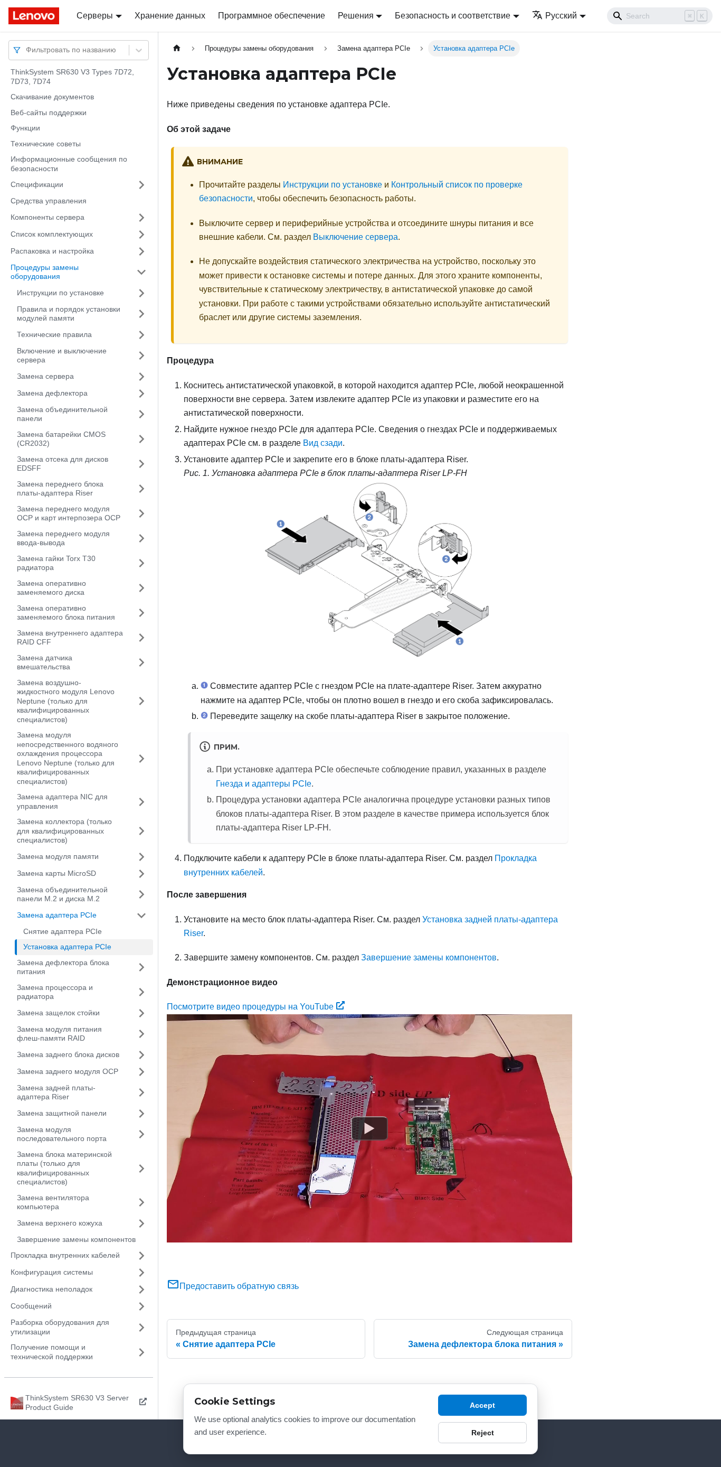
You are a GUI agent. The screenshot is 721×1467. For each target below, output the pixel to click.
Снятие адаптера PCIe (62, 931)
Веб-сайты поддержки (49, 112)
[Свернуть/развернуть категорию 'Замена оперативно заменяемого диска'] (141, 588)
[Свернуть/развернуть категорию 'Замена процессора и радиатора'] (141, 992)
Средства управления (49, 201)
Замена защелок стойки (58, 1012)
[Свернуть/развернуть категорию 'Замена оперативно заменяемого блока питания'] (141, 613)
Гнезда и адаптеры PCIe (263, 783)
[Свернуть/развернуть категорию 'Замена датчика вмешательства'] (141, 662)
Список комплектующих (52, 234)
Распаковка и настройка (52, 251)
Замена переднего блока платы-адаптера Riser (60, 489)
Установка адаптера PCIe (67, 946)
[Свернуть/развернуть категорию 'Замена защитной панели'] (141, 1113)
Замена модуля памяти (58, 856)
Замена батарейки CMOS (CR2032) (61, 439)
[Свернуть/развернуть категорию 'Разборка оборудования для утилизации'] (141, 1327)
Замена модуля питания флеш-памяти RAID (59, 1034)
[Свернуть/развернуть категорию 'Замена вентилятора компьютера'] (141, 1202)
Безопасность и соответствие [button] (452, 15)
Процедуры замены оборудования (45, 272)
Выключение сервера (355, 236)
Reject (482, 1432)
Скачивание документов (52, 96)
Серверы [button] (95, 15)
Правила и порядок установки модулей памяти (68, 314)
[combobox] (27, 50)
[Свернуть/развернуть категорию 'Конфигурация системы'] (141, 1272)
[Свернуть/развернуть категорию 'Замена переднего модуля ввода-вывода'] (141, 538)
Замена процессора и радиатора (55, 992)
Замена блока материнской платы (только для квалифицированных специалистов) (64, 1168)
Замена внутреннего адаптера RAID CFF (70, 638)
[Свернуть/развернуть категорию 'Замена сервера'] (141, 376)
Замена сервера (45, 376)
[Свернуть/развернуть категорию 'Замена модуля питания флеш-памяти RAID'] (141, 1034)
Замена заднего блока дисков (68, 1054)
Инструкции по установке (60, 292)
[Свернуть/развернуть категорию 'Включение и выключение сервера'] (141, 355)
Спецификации (37, 184)
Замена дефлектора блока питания (63, 967)
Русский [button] (561, 15)
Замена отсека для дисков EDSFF (62, 464)
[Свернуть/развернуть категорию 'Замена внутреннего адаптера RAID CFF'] (141, 637)
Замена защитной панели (62, 1113)
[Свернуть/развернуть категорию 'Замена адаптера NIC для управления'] (141, 801)
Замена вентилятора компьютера (53, 1202)
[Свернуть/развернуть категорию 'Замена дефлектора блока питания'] (141, 967)
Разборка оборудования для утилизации (60, 1327)
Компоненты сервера (47, 217)
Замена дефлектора (52, 393)
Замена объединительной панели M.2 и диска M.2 (62, 894)
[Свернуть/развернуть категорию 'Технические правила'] (141, 334)
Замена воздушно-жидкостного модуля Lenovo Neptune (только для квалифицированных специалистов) (66, 701)
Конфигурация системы (52, 1272)
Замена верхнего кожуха (59, 1223)
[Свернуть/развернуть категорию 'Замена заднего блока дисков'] (141, 1054)
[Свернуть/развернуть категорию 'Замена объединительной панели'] (141, 414)
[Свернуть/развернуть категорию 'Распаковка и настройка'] (141, 251)
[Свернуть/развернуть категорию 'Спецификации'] (141, 184)
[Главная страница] (177, 48)
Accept (482, 1405)
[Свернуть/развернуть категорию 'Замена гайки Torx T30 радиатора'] (141, 563)
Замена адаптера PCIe (57, 915)
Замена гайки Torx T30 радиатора (56, 563)
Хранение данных (170, 15)
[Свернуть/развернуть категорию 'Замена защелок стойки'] (141, 1013)
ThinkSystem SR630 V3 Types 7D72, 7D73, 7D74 (72, 77)
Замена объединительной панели (62, 414)
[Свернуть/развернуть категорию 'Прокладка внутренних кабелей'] (141, 1255)
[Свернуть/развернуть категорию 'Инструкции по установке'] (141, 293)
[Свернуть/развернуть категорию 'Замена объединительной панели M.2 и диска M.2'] (141, 894)
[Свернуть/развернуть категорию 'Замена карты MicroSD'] (141, 873)
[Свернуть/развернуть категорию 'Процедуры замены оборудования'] (141, 272)
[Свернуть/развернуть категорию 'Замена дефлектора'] (141, 393)
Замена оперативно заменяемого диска (51, 588)
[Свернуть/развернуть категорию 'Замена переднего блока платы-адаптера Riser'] (141, 488)
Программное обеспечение (271, 15)
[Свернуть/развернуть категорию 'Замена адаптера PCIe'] (141, 915)
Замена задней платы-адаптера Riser (56, 1092)
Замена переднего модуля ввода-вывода (63, 538)
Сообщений (31, 1306)
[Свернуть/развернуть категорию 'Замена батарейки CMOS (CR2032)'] (141, 439)
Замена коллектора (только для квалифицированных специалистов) (64, 830)
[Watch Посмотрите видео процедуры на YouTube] (369, 1128)
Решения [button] (356, 15)
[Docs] (35, 15)
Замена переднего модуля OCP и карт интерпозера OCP (68, 513)
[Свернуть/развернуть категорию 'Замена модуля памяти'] (141, 856)
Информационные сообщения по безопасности (69, 164)
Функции (25, 128)
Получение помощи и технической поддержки (52, 1352)
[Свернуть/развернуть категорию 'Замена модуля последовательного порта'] (141, 1134)
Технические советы (46, 143)
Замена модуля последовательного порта (62, 1134)
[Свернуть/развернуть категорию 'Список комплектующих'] (141, 234)
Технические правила (54, 334)
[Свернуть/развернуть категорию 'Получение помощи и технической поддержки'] (141, 1352)
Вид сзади (323, 442)
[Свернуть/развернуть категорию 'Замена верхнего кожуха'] (141, 1223)
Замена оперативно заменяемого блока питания (66, 613)
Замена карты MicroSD (56, 873)
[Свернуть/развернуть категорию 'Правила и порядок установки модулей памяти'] (141, 314)
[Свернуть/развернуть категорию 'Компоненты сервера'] (141, 217)
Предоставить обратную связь (239, 1286)
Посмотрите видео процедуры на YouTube (250, 1006)
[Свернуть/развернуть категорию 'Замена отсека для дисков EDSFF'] (141, 464)
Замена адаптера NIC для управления (62, 801)
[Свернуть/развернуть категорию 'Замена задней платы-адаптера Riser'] (141, 1092)
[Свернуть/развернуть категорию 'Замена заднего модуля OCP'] (141, 1071)
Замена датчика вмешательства (44, 662)
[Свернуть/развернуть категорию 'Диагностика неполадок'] (141, 1289)
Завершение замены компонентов (76, 1239)
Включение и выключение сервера (62, 356)
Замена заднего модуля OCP (67, 1071)
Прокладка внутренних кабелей (65, 1255)
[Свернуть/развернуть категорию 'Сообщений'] (141, 1306)
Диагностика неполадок (51, 1289)
